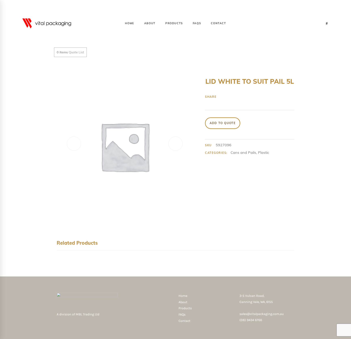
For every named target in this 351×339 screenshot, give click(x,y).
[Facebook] (221, 97)
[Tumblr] (240, 97)
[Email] (253, 97)
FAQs (182, 314)
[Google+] (234, 97)
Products (185, 308)
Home (183, 296)
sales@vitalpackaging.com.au (261, 314)
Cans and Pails (243, 152)
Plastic (263, 152)
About (183, 302)
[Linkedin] (247, 97)
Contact (184, 321)
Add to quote (223, 123)
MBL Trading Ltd (89, 314)
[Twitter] (228, 97)
